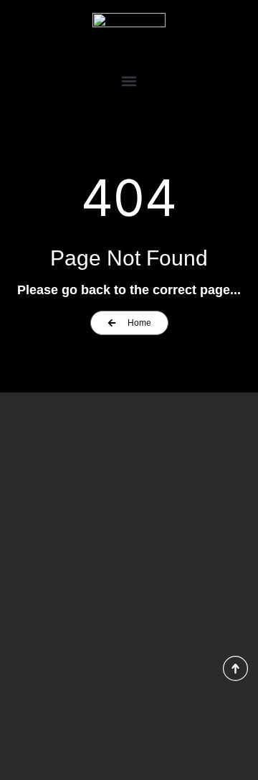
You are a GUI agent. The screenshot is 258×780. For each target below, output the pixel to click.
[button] (129, 81)
